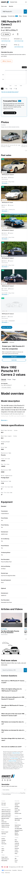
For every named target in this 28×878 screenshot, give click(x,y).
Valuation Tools (13, 2)
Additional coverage (5, 826)
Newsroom (17, 848)
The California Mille (18, 828)
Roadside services (18, 818)
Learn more (14, 360)
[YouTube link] (10, 780)
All (2, 852)
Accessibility (14, 870)
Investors (16, 851)
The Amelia (17, 826)
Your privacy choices (7, 870)
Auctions (3, 838)
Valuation (16, 804)
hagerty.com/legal (12, 760)
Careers (16, 846)
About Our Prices (16, 752)
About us (16, 841)
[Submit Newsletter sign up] (24, 790)
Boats (3, 820)
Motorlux (16, 833)
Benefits (16, 808)
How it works (4, 843)
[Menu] (26, 2)
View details (4, 183)
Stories (3, 850)
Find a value (4, 6)
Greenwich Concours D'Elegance (19, 831)
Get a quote (14, 356)
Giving (16, 853)
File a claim (4, 804)
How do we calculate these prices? (9, 92)
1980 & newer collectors (6, 809)
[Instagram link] (7, 780)
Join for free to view (5, 40)
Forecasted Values (14, 758)
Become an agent (5, 831)
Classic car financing (5, 825)
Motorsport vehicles (5, 818)
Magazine (16, 811)
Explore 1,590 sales (6, 327)
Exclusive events (18, 813)
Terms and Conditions (7, 794)
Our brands (17, 844)
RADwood (16, 834)
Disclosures (20, 870)
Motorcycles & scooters (6, 816)
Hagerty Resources (5, 858)
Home (16, 839)
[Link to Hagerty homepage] (8, 776)
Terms (16, 861)
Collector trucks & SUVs (6, 813)
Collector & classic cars (6, 811)
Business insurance (5, 823)
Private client (4, 821)
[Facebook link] (2, 780)
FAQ (15, 858)
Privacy (16, 860)
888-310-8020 (17, 820)
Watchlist (11, 6)
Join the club (17, 803)
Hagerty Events (18, 825)
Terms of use (7, 872)
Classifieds (4, 840)
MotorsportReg (4, 860)
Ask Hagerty (17, 806)
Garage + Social (4, 857)
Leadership (17, 843)
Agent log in (4, 833)
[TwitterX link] (5, 780)
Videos (3, 848)
